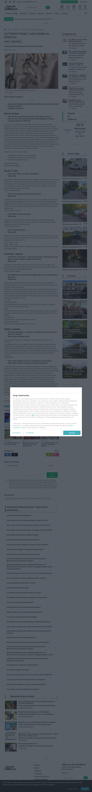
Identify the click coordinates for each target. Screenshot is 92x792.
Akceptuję (72, 433)
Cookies (23, 427)
